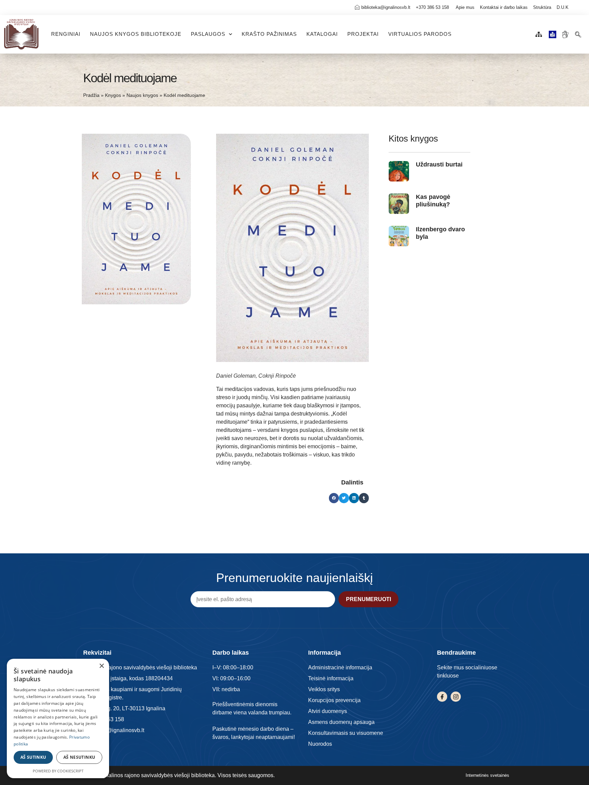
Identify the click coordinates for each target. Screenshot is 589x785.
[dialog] (58, 718)
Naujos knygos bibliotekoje (135, 34)
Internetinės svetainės (487, 775)
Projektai (363, 34)
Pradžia (91, 95)
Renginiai (65, 34)
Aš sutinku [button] (33, 757)
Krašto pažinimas (269, 34)
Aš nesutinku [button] (79, 757)
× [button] (101, 666)
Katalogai (322, 34)
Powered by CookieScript (58, 770)
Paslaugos (208, 34)
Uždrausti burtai (439, 164)
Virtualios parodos (420, 34)
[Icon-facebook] (442, 697)
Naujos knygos (142, 95)
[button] (578, 32)
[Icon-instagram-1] (456, 697)
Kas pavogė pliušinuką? (433, 200)
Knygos (113, 95)
